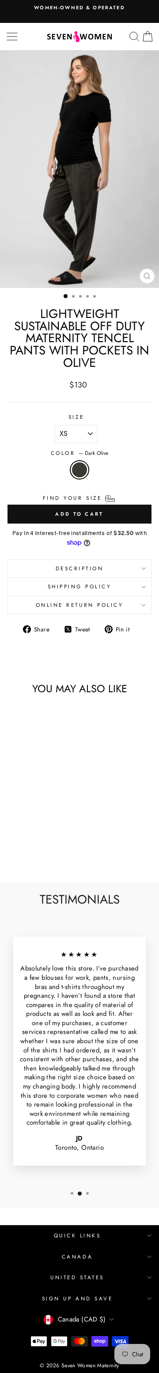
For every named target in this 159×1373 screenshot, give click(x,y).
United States (77, 1277)
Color (79, 453)
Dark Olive (79, 470)
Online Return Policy (80, 605)
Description (80, 568)
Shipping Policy (80, 586)
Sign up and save (77, 1298)
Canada (77, 1256)
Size (76, 417)
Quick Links (77, 1235)
